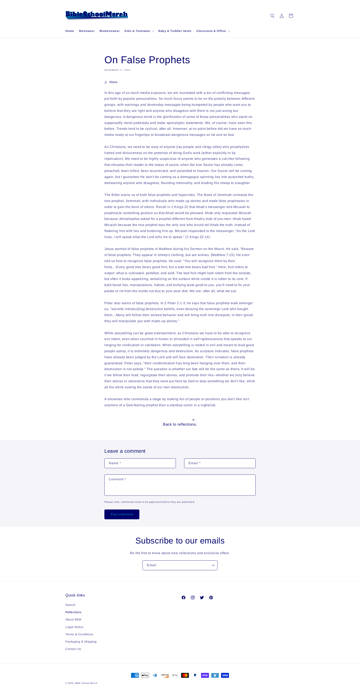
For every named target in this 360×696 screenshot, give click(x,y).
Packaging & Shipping (81, 641)
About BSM (73, 619)
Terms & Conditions (79, 634)
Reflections (73, 612)
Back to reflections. (180, 424)
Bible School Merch (86, 683)
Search (70, 604)
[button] (139, 30)
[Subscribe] (212, 565)
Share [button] (113, 82)
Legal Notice (74, 627)
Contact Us (73, 649)
